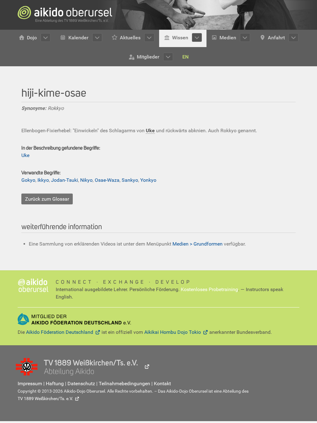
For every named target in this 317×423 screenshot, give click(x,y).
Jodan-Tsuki (64, 180)
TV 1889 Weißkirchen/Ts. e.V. (45, 398)
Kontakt (162, 383)
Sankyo (130, 180)
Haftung (55, 383)
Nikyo (86, 180)
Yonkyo (148, 180)
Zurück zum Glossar (47, 199)
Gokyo (28, 180)
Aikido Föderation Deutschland (59, 332)
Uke (25, 155)
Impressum (30, 383)
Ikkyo (43, 180)
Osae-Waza (107, 180)
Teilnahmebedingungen (124, 383)
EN (185, 57)
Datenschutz (81, 383)
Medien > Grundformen (197, 244)
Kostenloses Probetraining (209, 289)
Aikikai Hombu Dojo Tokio (172, 332)
